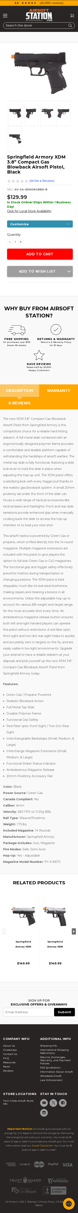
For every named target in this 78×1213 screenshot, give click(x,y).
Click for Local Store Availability (29, 211)
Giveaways (10, 1049)
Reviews (8, 1070)
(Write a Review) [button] (41, 181)
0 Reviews (20, 403)
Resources (9, 1062)
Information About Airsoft (56, 1071)
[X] (53, 1103)
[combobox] (39, 25)
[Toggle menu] (5, 15)
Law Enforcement (51, 1080)
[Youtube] (44, 1103)
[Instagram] (44, 1112)
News (6, 1066)
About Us (9, 1045)
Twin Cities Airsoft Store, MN (18, 1102)
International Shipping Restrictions (54, 1051)
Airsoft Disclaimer (42, 1145)
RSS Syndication (50, 1067)
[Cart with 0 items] (70, 16)
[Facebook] (62, 1103)
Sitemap (31, 1201)
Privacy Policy (47, 1201)
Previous (4, 931)
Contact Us (10, 1054)
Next (74, 931)
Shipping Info (48, 1045)
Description (19, 390)
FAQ (6, 1058)
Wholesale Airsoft (51, 1075)
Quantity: (14, 235)
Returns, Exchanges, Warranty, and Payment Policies (55, 1060)
